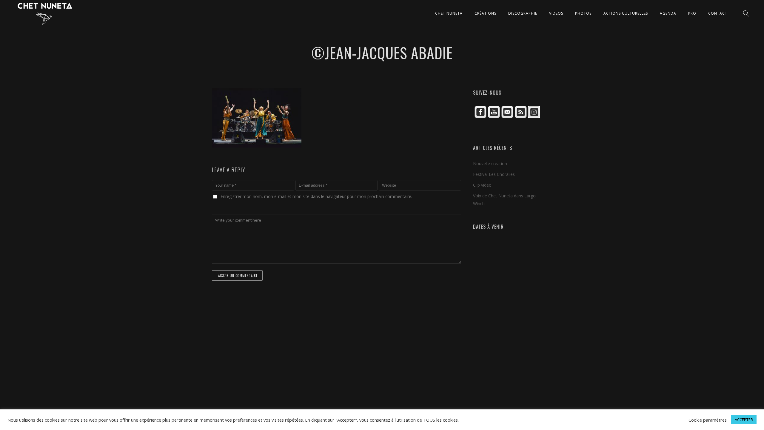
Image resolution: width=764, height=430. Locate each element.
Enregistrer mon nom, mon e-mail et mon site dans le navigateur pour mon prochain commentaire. (316, 196)
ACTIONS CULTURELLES (625, 13)
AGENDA (668, 13)
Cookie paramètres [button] (707, 420)
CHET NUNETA (449, 13)
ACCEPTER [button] (744, 419)
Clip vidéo (482, 185)
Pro (692, 13)
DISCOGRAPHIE (522, 13)
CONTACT (717, 13)
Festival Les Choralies (494, 174)
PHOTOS (583, 13)
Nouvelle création (490, 163)
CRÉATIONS (485, 13)
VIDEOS (556, 13)
